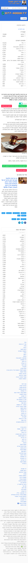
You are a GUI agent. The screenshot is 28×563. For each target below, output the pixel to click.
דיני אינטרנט (23, 458)
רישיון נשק (23, 451)
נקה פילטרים (21, 29)
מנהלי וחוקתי (23, 372)
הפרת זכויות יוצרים (21, 446)
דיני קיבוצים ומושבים (21, 422)
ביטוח (24, 347)
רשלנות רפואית (22, 378)
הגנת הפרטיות (22, 453)
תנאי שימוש (23, 505)
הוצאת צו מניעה (22, 481)
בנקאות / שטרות (22, 351)
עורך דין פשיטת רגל (21, 399)
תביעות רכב (23, 482)
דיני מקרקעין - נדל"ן (21, 493)
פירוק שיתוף (23, 448)
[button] (25, 223)
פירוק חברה (23, 427)
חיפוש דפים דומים (6, 106)
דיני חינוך (24, 439)
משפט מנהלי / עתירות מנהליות (18, 494)
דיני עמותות (23, 391)
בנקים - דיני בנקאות (21, 404)
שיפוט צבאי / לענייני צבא (20, 392)
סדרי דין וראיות (22, 344)
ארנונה (24, 442)
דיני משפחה (23, 359)
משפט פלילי (23, 501)
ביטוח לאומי (23, 213)
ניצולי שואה (9, 213)
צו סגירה (24, 463)
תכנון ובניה (23, 489)
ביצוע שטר (23, 403)
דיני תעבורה (23, 500)
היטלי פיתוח (23, 455)
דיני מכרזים (23, 460)
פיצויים (3, 213)
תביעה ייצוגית (23, 385)
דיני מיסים (23, 413)
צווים (19, 215)
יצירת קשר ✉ (22, 106)
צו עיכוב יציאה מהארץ (21, 434)
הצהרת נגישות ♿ (21, 503)
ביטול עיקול (23, 415)
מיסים (24, 356)
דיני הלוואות (23, 410)
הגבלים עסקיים (22, 401)
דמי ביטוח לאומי (16, 213)
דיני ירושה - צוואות (21, 429)
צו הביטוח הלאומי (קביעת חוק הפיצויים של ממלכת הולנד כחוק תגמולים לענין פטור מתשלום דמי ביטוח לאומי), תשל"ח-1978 (9, 182)
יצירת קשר (23, 420)
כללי (18, 219)
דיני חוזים (24, 441)
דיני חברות (23, 411)
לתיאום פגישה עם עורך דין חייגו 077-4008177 (14, 166)
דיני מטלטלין (23, 456)
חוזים (25, 353)
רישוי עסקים (23, 470)
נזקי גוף (24, 486)
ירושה (24, 354)
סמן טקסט (25, 103)
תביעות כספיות (22, 389)
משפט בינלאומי (22, 397)
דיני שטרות (23, 468)
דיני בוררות (23, 437)
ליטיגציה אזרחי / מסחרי (20, 496)
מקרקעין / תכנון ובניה (21, 358)
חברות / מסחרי (22, 373)
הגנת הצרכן (23, 368)
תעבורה (24, 366)
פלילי (25, 346)
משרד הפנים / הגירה (21, 377)
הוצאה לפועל (23, 444)
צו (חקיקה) (24, 215)
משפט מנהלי (23, 449)
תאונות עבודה (23, 479)
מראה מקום (23, 408)
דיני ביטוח (23, 432)
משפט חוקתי (23, 462)
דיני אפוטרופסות (22, 436)
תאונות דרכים (23, 477)
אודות (25, 474)
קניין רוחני (24, 365)
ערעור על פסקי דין (21, 484)
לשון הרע (24, 417)
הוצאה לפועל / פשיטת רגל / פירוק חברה (16, 370)
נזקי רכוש (24, 487)
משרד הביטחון (22, 375)
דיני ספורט (23, 396)
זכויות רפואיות (23, 394)
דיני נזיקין (14, 219)
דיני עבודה (23, 363)
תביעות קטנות (23, 387)
